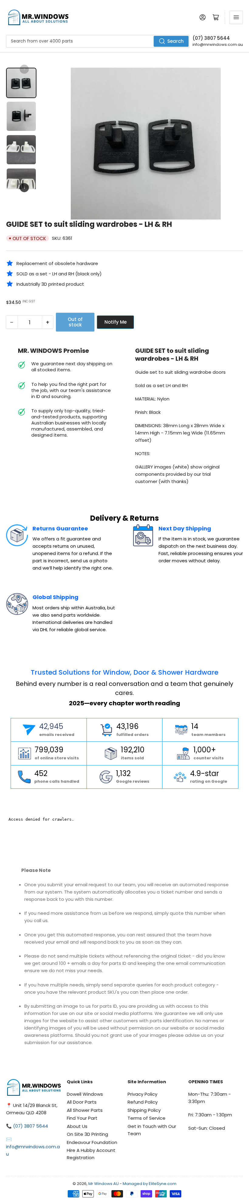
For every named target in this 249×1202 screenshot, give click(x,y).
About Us (77, 1126)
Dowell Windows (85, 1094)
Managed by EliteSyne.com (149, 1184)
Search (175, 41)
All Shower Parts (85, 1110)
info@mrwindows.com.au (218, 44)
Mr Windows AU (103, 1184)
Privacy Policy (142, 1094)
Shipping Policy (144, 1110)
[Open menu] (236, 17)
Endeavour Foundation (92, 1142)
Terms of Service (146, 1118)
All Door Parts (82, 1102)
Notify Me (115, 322)
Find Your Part (82, 1118)
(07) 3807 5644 (211, 38)
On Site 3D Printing (87, 1134)
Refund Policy (143, 1102)
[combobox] (97, 41)
